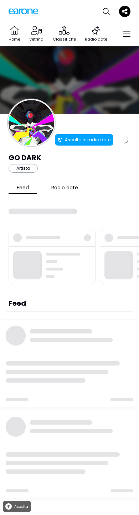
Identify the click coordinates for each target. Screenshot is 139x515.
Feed (23, 187)
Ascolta (21, 506)
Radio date (64, 187)
